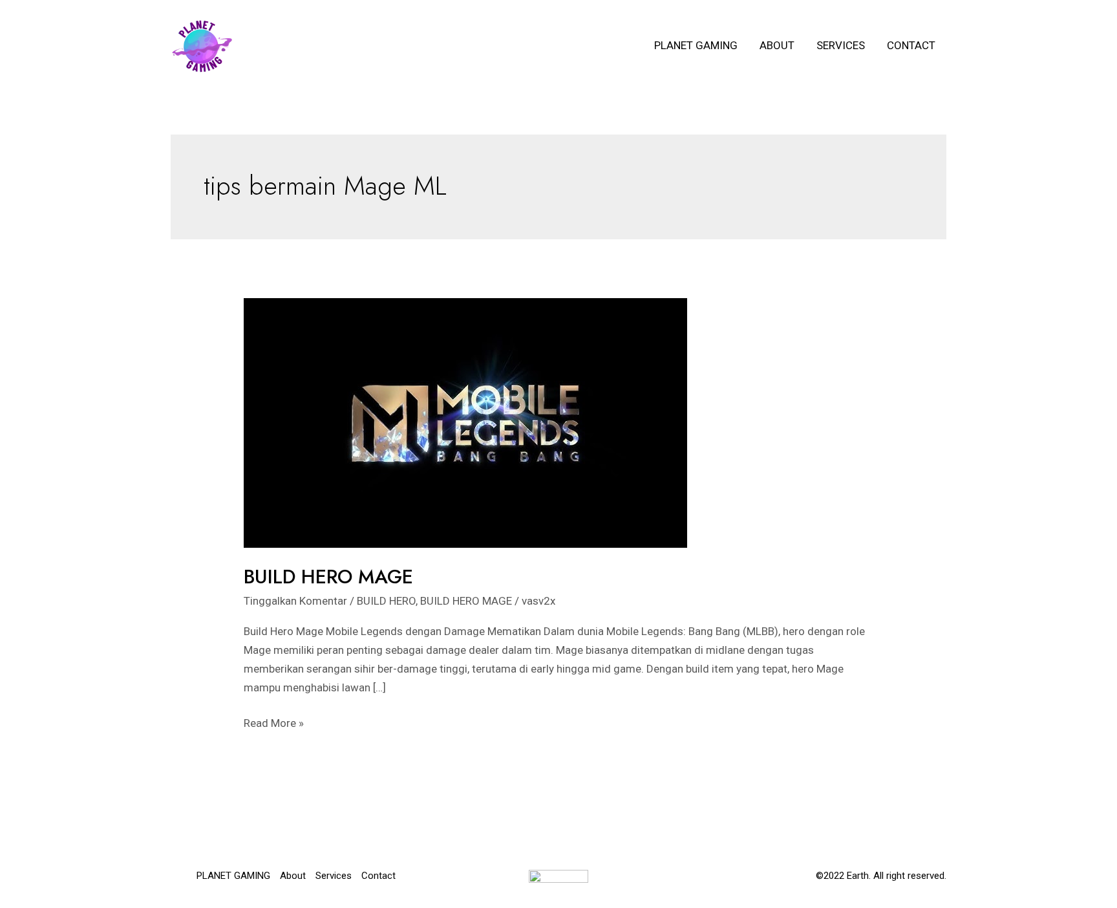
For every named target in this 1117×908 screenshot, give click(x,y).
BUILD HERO (386, 600)
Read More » (274, 724)
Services (840, 45)
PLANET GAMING (696, 45)
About (777, 45)
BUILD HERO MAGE (328, 576)
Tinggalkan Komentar (295, 600)
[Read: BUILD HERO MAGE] (465, 421)
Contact (911, 45)
